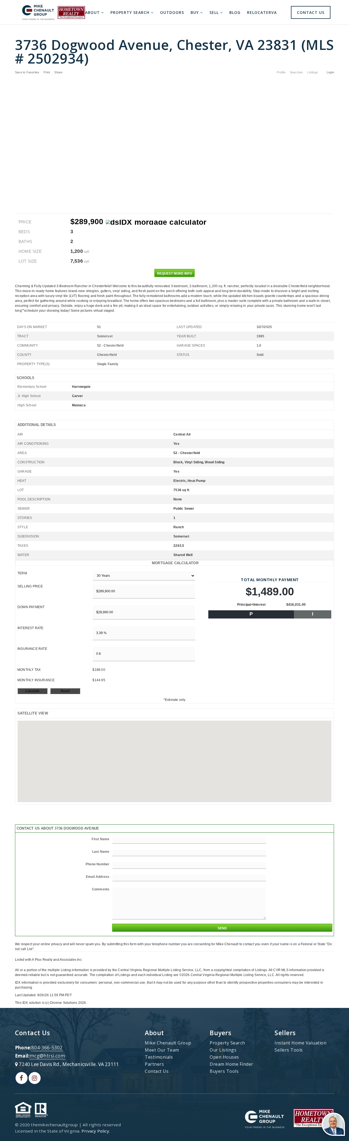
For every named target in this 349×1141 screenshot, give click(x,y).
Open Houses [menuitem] (224, 1057)
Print (47, 72)
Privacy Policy (95, 1131)
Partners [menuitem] (154, 1064)
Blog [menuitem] (234, 12)
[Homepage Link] (264, 1118)
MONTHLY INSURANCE (36, 680)
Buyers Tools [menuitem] (224, 1071)
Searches (296, 72)
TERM (22, 573)
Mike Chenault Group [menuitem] (168, 1043)
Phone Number (97, 864)
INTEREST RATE (30, 628)
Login (330, 72)
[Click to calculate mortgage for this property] (156, 222)
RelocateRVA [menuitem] (262, 12)
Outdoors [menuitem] (172, 12)
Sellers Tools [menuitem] (289, 1050)
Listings (312, 72)
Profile (281, 72)
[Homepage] (53, 12)
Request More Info (174, 273)
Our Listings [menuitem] (223, 1050)
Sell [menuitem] (214, 12)
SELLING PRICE (30, 586)
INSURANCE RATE (32, 649)
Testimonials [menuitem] (159, 1057)
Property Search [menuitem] (130, 12)
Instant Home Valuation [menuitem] (300, 1043)
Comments (101, 889)
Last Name (101, 852)
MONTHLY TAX (29, 670)
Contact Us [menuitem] (310, 12)
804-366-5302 (46, 1047)
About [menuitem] (93, 12)
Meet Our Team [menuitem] (162, 1050)
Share (58, 72)
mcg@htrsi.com (47, 1056)
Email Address (98, 877)
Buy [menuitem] (195, 12)
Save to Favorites (27, 72)
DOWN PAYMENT (30, 607)
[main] (174, 515)
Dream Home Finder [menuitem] (231, 1064)
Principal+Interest (251, 604)
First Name (100, 839)
